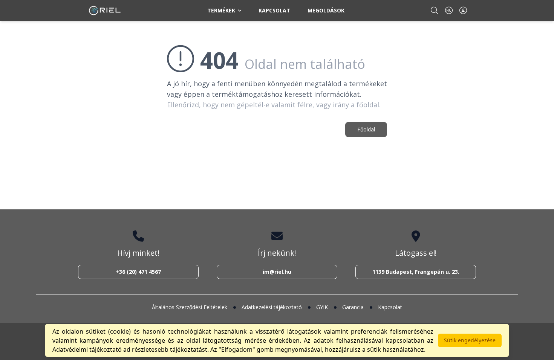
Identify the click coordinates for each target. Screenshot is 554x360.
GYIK (322, 307)
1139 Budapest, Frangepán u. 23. (415, 271)
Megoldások (326, 10)
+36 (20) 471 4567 (138, 271)
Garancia (353, 307)
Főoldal (366, 129)
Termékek (221, 10)
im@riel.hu (277, 271)
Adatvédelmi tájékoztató (87, 349)
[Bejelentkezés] (463, 10)
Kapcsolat (274, 10)
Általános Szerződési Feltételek (189, 307)
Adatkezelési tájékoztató (272, 307)
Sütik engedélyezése (470, 340)
